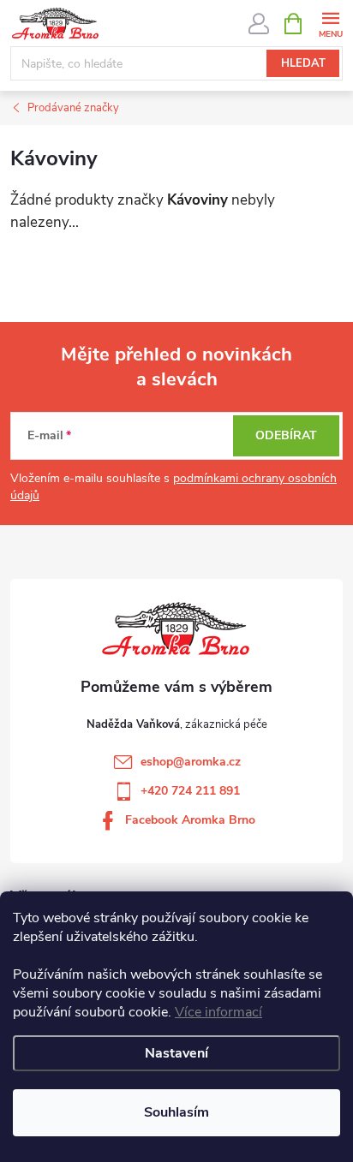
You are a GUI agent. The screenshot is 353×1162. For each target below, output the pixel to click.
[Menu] (330, 22)
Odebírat (286, 435)
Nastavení (176, 1053)
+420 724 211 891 (190, 791)
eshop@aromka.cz (191, 762)
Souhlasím (176, 1112)
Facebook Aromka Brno (190, 820)
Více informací (218, 1012)
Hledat (303, 63)
